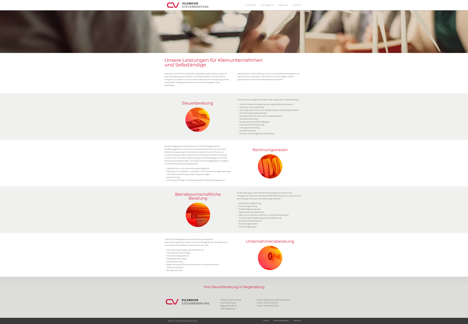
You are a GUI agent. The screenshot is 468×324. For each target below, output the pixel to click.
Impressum (297, 320)
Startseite (251, 5)
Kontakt (297, 5)
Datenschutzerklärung (281, 320)
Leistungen (266, 5)
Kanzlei (282, 5)
